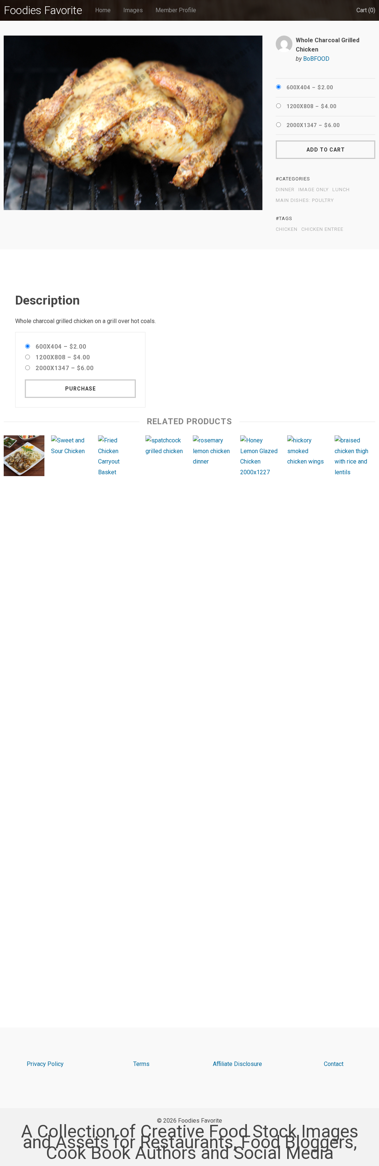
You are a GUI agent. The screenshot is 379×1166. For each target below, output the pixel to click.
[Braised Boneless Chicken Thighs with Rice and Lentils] (355, 713)
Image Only (313, 189)
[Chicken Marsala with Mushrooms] (24, 457)
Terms (141, 1063)
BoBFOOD (316, 58)
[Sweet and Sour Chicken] (71, 713)
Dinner (285, 189)
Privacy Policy (45, 1063)
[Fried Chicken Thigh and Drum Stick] (118, 713)
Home (103, 10)
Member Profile (175, 10)
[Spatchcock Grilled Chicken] (165, 713)
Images (133, 10)
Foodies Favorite (43, 10)
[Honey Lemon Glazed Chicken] (260, 713)
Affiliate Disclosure (237, 1063)
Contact (333, 1063)
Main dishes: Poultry (305, 200)
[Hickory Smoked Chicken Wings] (307, 713)
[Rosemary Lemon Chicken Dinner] (213, 713)
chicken (287, 229)
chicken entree (322, 229)
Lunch (341, 189)
